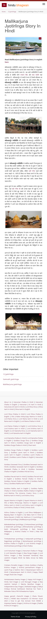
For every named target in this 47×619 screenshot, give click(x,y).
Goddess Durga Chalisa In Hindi (15, 445)
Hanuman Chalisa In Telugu (33, 551)
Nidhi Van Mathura (23, 517)
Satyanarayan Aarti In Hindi (20, 572)
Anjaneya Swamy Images (13, 603)
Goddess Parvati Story (26, 471)
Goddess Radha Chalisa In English (29, 491)
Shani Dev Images (16, 574)
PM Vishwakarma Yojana (25, 591)
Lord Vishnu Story (27, 495)
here (7, 62)
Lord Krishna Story (34, 426)
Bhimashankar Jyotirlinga (32, 527)
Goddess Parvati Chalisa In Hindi (28, 479)
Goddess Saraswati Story (13, 464)
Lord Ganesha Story (18, 431)
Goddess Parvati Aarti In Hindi (15, 476)
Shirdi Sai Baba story (26, 558)
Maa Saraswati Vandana (28, 555)
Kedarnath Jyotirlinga (13, 527)
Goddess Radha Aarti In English (16, 488)
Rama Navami (9, 517)
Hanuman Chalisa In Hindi (23, 402)
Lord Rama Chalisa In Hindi (30, 421)
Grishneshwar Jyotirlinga (13, 546)
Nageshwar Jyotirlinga (12, 541)
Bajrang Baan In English (13, 515)
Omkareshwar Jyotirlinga (34, 524)
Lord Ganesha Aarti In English (20, 433)
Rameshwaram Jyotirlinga (32, 541)
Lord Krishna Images (33, 543)
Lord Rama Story (10, 419)
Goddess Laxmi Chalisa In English (22, 457)
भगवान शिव (24, 75)
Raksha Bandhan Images (30, 584)
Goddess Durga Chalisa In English (17, 450)
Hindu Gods (30, 507)
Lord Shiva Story (31, 407)
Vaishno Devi (19, 570)
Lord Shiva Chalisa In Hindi (14, 414)
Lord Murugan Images (29, 582)
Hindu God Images (11, 582)
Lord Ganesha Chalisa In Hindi (15, 438)
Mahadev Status (10, 591)
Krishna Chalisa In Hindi (24, 531)
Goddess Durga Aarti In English (29, 443)
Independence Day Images (13, 586)
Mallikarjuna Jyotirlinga (12, 384)
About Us (7, 402)
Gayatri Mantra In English (13, 500)
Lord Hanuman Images (12, 551)
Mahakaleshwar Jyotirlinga (13, 524)
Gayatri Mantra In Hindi (32, 500)
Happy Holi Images (34, 579)
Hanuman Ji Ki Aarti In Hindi (30, 404)
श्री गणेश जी (16, 189)
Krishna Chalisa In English (13, 543)
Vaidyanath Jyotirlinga (33, 539)
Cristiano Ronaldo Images (13, 565)
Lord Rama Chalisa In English (15, 426)
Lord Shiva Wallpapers (33, 512)
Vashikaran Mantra (24, 589)
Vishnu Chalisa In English (13, 512)
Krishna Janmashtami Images (30, 567)
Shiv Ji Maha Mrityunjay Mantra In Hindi (26, 416)
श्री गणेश (32, 171)
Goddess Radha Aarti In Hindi (20, 483)
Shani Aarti (32, 445)
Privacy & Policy (30, 616)
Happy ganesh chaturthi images (16, 596)
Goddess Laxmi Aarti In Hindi (22, 452)
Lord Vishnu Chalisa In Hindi (14, 507)
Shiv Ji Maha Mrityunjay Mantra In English (20, 503)
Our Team (37, 589)
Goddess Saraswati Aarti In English (22, 467)
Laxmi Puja (8, 570)
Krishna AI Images (30, 603)
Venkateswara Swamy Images (15, 579)
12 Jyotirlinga (12, 11)
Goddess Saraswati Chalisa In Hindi (23, 468)
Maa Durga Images (30, 553)
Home (4, 11)
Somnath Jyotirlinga (11, 379)
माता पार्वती (35, 75)
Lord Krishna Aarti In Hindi (14, 428)
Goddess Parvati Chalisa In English (16, 481)
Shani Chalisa (28, 546)
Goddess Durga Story (22, 440)
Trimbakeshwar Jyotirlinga (13, 539)
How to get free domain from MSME (26, 601)
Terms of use (15, 616)
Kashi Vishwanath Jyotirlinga (15, 529)
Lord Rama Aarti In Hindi (28, 419)
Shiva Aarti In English (22, 409)
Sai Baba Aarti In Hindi (32, 515)
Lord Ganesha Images (14, 553)
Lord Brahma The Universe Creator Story (20, 493)
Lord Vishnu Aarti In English (31, 505)
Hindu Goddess (30, 565)
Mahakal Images (31, 586)
